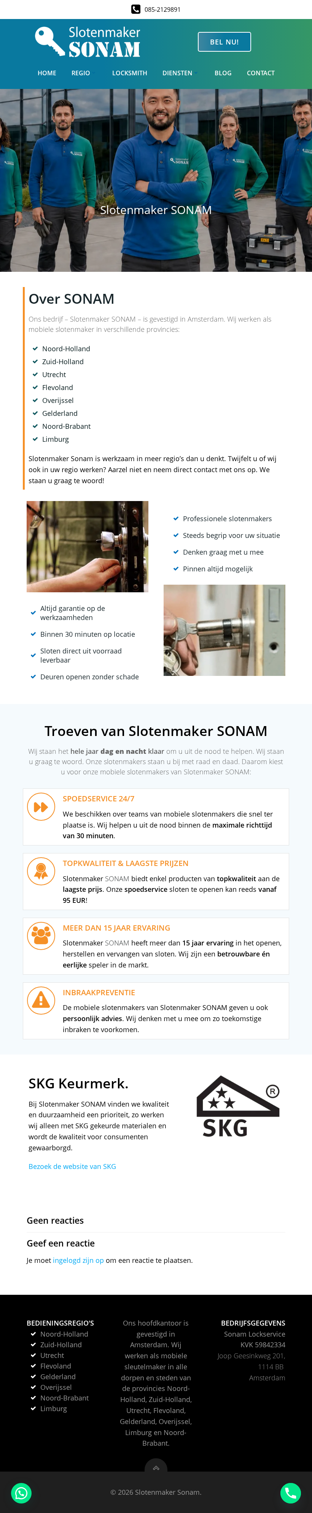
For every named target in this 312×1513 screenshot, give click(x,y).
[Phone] (290, 1493)
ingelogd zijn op (78, 1260)
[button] (21, 1493)
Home (47, 73)
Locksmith (129, 73)
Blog (223, 73)
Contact (261, 73)
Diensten (177, 73)
